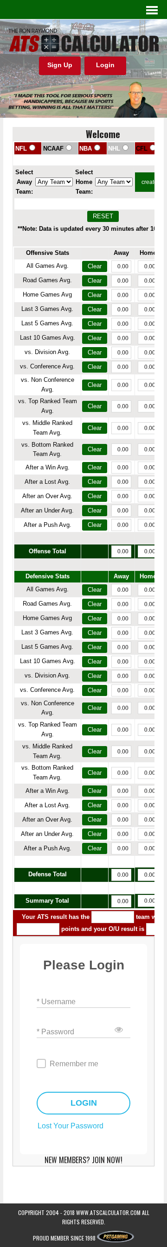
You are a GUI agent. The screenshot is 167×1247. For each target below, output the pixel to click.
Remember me (74, 1064)
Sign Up (59, 65)
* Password (55, 1032)
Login (105, 65)
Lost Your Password (70, 1126)
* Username (56, 1002)
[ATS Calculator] (83, 40)
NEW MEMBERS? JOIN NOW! (83, 1159)
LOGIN (84, 1103)
